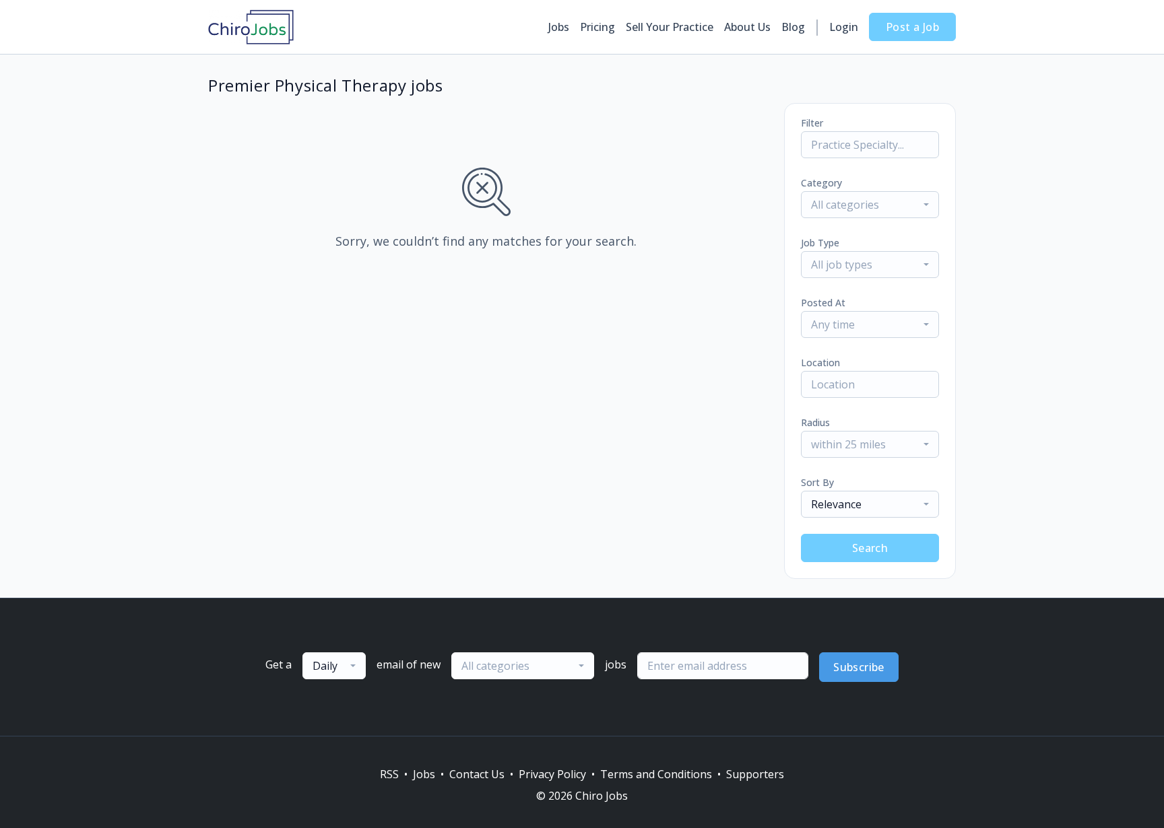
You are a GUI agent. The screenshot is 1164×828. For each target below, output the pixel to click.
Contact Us (477, 774)
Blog (793, 27)
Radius (815, 422)
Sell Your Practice (669, 27)
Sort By (817, 482)
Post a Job (912, 27)
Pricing (597, 27)
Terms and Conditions (656, 774)
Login (843, 27)
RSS (389, 774)
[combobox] (870, 204)
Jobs (558, 27)
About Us (747, 27)
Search (870, 548)
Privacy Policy (552, 774)
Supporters (755, 774)
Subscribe (858, 667)
